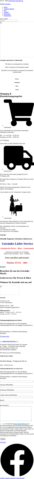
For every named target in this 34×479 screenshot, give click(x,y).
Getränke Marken (9, 9)
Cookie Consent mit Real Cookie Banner (12, 478)
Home (5, 7)
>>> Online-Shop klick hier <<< (9, 341)
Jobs (5, 10)
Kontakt (6, 12)
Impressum (7, 14)
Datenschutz (7, 15)
